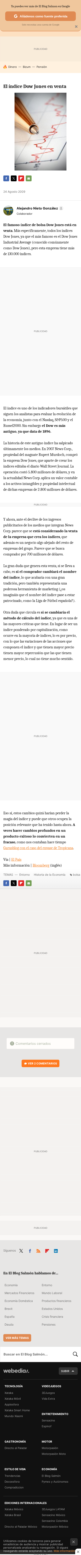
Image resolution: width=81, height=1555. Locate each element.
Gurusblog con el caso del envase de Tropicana (38, 848)
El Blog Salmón (51, 1475)
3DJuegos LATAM (53, 1509)
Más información (64, 1551)
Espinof (47, 1426)
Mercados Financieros (19, 1293)
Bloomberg (41, 865)
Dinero (12, 66)
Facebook (6, 178)
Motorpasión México (55, 1526)
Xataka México (14, 1509)
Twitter (14, 178)
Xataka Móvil (13, 1398)
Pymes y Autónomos (55, 1481)
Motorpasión (50, 1448)
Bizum (27, 66)
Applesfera (12, 1404)
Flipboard (21, 178)
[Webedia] (16, 1373)
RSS (38, 1250)
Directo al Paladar (16, 1448)
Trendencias (12, 1475)
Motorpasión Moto (54, 1453)
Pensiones (48, 1324)
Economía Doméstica (19, 1301)
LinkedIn (56, 1250)
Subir (65, 1371)
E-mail (29, 178)
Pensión (42, 66)
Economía (11, 1285)
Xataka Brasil (13, 1515)
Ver (42, 1063)
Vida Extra (48, 1398)
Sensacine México (53, 1515)
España (10, 1316)
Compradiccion (14, 1487)
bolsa (76, 874)
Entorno (24, 874)
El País (16, 859)
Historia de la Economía (49, 874)
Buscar (75, 1354)
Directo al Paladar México (21, 1526)
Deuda (9, 1324)
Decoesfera (12, 1481)
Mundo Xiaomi (14, 1416)
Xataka (9, 1392)
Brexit (8, 1308)
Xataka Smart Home (17, 1410)
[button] (39, 208)
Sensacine (48, 1420)
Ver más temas (17, 1337)
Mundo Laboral (52, 1293)
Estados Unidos (52, 1308)
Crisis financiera (52, 1316)
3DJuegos (48, 1392)
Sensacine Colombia (55, 1520)
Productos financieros (56, 1301)
